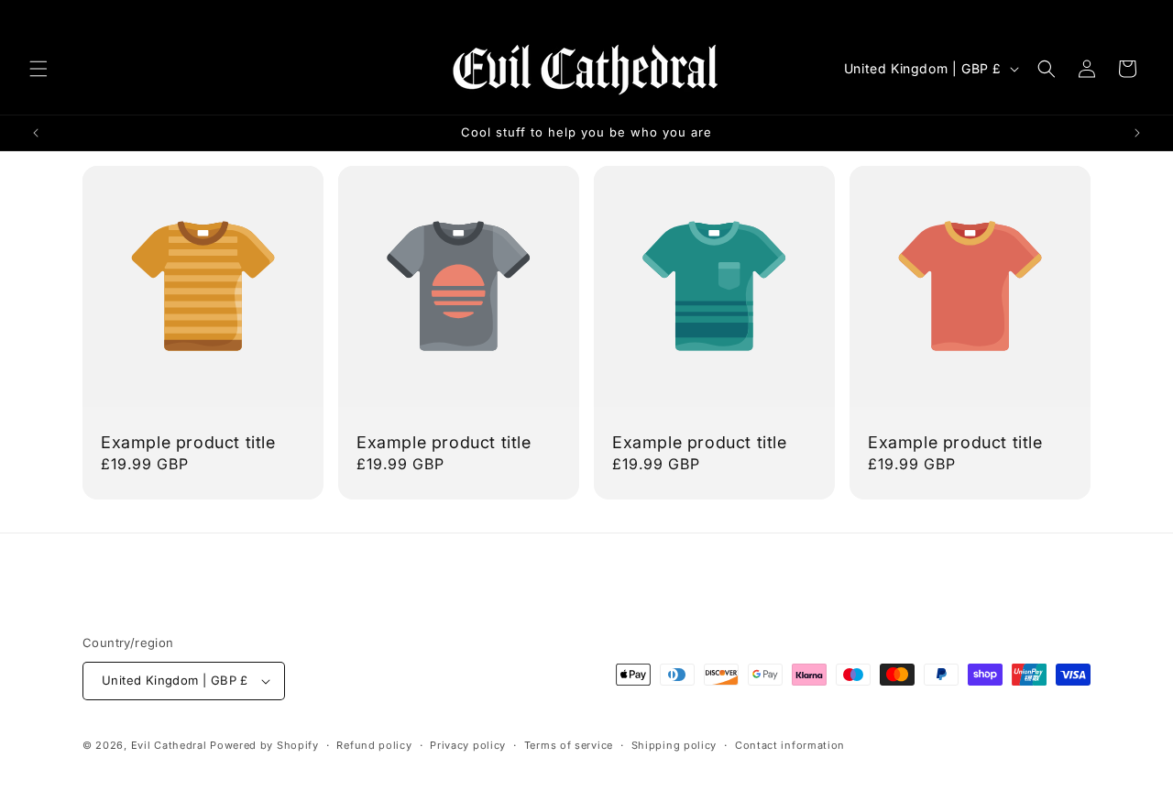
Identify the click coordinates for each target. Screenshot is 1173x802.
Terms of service (568, 745)
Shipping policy (674, 745)
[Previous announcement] (36, 132)
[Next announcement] (1137, 132)
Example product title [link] (188, 442)
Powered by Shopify (264, 745)
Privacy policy (468, 745)
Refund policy (373, 745)
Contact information (790, 745)
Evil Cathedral (171, 745)
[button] (38, 69)
